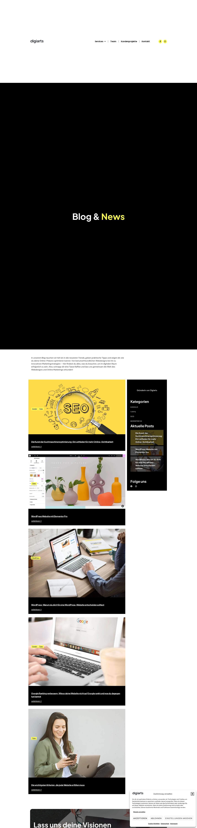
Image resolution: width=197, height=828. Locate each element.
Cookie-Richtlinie (154, 824)
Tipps (41, 409)
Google (34, 409)
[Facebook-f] (160, 41)
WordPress (35, 558)
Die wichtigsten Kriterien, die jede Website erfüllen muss (57, 785)
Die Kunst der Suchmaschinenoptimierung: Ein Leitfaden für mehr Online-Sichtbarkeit (72, 441)
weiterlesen (35, 447)
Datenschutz (165, 824)
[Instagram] (165, 41)
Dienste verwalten (139, 812)
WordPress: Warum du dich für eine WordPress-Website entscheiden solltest (67, 605)
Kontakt (146, 41)
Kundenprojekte (129, 41)
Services (99, 41)
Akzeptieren (140, 818)
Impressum (174, 824)
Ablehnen (156, 818)
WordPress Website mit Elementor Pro (49, 516)
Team (113, 41)
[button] (192, 794)
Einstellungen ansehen (178, 818)
